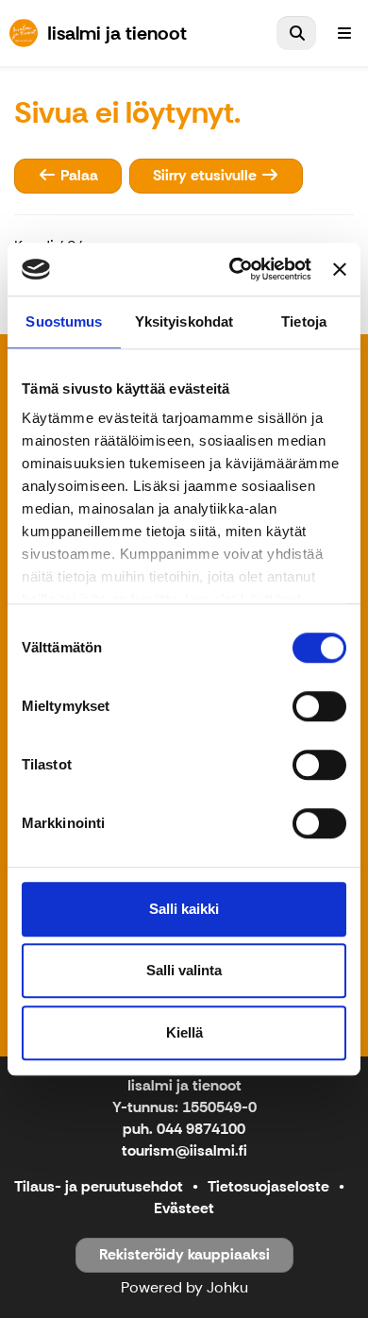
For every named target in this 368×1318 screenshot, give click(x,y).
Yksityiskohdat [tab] (184, 321)
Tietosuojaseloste (268, 1186)
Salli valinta (184, 970)
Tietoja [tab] (303, 321)
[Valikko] (344, 33)
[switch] (319, 706)
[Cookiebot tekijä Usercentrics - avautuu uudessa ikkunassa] (234, 269)
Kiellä (184, 1032)
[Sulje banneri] (339, 269)
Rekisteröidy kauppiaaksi (184, 1254)
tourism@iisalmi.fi (184, 1150)
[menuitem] (296, 33)
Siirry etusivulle (206, 175)
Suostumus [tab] (63, 321)
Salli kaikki (184, 909)
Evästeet (184, 1208)
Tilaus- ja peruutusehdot (98, 1186)
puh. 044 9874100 (184, 1129)
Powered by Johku (184, 1287)
